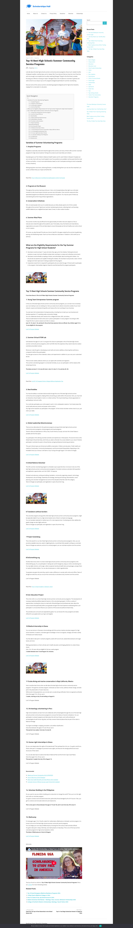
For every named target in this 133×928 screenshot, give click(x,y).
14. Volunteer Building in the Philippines (39, 134)
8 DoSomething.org (34, 124)
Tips (89, 91)
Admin (36, 68)
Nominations (91, 76)
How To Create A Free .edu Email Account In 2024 (41, 897)
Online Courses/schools (94, 78)
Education (90, 64)
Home (28, 13)
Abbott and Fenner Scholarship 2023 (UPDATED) (40, 775)
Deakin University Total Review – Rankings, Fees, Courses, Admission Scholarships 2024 (52, 900)
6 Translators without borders (36, 121)
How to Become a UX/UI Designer (36, 777)
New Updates (91, 74)
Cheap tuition (91, 62)
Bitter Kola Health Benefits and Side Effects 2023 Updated (43, 780)
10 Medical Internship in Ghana (37, 128)
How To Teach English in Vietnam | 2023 (42, 587)
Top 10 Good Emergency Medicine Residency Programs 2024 (44, 893)
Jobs (89, 72)
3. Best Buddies (33, 116)
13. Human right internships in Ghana (39, 133)
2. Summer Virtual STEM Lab (36, 114)
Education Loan (92, 66)
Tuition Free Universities (94, 95)
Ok (100, 925)
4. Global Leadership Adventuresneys (38, 117)
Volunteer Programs (93, 97)
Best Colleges (91, 60)
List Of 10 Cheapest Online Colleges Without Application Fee (47, 381)
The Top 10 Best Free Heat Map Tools (96, 121)
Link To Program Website (32, 329)
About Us (35, 13)
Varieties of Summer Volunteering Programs (38, 100)
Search (88, 20)
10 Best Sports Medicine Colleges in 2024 (39, 895)
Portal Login (91, 80)
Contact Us (43, 13)
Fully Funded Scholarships (94, 68)
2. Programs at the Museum (36, 103)
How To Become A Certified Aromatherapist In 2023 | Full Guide (48, 178)
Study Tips (37, 58)
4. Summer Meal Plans (35, 107)
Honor (90, 70)
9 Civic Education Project (35, 126)
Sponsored (91, 87)
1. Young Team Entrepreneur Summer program (40, 112)
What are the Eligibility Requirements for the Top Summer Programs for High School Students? (50, 109)
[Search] (105, 23)
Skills (89, 85)
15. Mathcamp (34, 136)
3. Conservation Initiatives (35, 105)
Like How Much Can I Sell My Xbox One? (96, 109)
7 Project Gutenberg (34, 123)
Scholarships (79, 13)
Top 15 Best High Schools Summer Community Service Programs (43, 110)
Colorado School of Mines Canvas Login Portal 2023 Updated (44, 782)
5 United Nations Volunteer (36, 119)
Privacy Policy (53, 13)
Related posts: (34, 138)
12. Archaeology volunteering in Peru (39, 131)
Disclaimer (62, 13)
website (30, 885)
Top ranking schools (93, 93)
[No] (131, 926)
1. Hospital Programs (34, 102)
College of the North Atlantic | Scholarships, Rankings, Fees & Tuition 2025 (48, 902)
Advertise (70, 13)
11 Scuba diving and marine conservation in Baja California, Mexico (45, 129)
